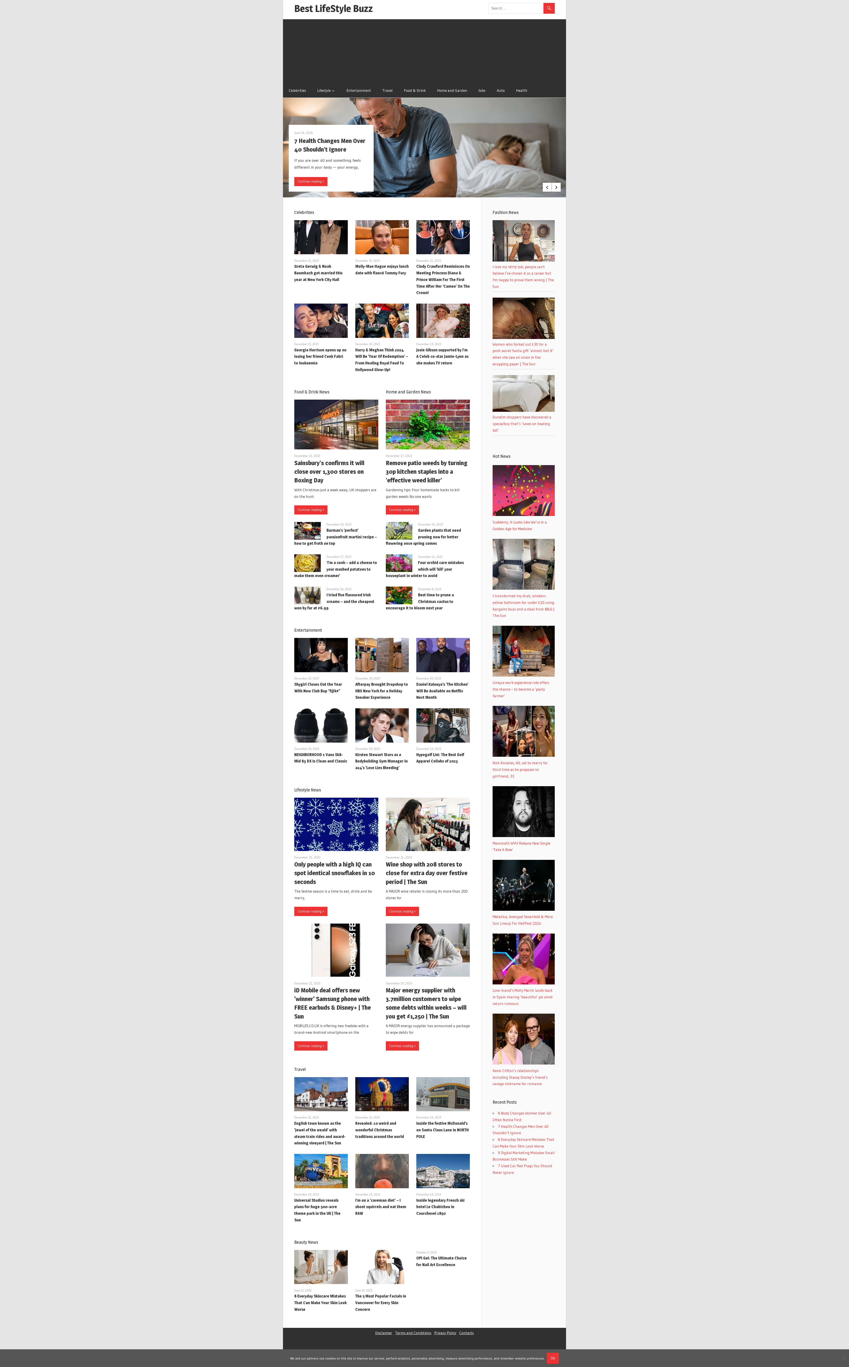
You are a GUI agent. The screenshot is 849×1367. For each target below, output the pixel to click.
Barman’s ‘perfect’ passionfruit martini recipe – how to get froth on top (335, 537)
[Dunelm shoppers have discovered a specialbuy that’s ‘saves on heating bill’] (524, 410)
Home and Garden (452, 90)
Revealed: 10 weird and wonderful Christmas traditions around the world (379, 1130)
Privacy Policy (445, 1332)
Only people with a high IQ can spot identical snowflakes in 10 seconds (334, 873)
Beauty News (306, 1242)
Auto (501, 90)
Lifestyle (324, 90)
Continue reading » (311, 181)
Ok (553, 1358)
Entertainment (358, 90)
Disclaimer (383, 1332)
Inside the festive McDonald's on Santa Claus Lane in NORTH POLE (442, 1130)
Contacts (466, 1332)
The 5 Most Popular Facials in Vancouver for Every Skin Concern (380, 1303)
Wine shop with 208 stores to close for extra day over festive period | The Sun (426, 873)
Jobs (482, 90)
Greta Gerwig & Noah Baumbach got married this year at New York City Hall (318, 273)
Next (556, 187)
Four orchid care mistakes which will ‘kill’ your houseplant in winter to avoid (425, 569)
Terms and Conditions (413, 1332)
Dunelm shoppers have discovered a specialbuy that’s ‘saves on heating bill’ (522, 424)
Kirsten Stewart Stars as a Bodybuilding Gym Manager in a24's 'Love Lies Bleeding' (381, 761)
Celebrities (297, 90)
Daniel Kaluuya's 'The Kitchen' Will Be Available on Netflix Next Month (442, 691)
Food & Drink (415, 90)
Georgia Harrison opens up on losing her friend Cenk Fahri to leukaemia (320, 357)
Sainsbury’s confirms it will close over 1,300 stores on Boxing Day (329, 471)
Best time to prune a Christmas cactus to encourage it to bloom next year (420, 601)
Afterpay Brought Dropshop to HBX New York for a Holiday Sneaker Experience (381, 691)
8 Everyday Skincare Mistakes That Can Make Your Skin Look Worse (320, 1303)
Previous (547, 187)
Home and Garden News (408, 392)
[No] (843, 1358)
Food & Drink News (311, 392)
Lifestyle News (307, 790)
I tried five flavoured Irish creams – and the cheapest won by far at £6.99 (334, 601)
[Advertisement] (424, 50)
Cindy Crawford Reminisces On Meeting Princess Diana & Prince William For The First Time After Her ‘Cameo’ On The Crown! (443, 279)
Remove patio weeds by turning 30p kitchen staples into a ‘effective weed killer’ (426, 471)
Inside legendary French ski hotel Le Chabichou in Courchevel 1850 (440, 1207)
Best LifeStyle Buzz (333, 8)
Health (521, 90)
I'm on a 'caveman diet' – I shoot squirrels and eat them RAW (380, 1207)
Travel (387, 90)
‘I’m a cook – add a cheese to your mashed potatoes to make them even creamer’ (335, 569)
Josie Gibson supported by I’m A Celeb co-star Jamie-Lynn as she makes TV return (442, 357)
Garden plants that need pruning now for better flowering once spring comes (423, 537)
